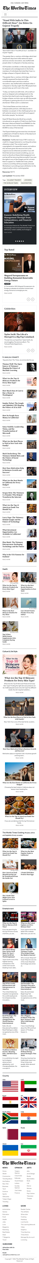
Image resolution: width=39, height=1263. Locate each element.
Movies (29, 1188)
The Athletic (25, 1212)
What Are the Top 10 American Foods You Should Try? (10, 507)
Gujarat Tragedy (14, 180)
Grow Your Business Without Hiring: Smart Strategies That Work (28, 1052)
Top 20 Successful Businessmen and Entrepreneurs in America (8, 986)
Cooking (23, 1217)
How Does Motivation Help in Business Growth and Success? (13, 470)
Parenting (5, 1229)
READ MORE (8, 232)
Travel (4, 1240)
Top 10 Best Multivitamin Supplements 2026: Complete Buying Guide (9, 638)
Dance (29, 1186)
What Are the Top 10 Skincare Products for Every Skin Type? (11, 380)
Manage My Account (28, 1237)
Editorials (17, 1178)
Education (5, 1214)
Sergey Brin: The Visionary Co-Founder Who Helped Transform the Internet (13, 495)
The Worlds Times (11, 183)
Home (4, 1171)
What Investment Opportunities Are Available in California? (11, 532)
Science (5, 1191)
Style (4, 1235)
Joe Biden (28, 180)
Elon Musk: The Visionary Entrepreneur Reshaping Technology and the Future (13, 544)
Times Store (25, 1235)
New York (5, 1184)
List (28, 1183)
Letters (17, 1183)
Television (30, 1196)
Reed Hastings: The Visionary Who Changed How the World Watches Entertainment (9, 1019)
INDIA (26, 3)
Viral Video (18, 1190)
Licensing (24, 1240)
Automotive (6, 1209)
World (4, 1173)
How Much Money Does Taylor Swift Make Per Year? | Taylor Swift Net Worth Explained (8, 953)
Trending (5, 1201)
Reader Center (25, 1209)
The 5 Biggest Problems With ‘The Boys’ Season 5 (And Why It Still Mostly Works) (28, 1019)
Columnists (18, 1176)
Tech (4, 1189)
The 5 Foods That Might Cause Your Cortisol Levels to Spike (8, 898)
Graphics (24, 1229)
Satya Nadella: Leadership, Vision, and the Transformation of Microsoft (13, 430)
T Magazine (6, 1237)
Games (4, 1212)
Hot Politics (6, 1181)
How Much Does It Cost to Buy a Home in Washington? (12, 393)
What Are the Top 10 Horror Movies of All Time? (9, 925)
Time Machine (25, 1232)
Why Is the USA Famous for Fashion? (13, 556)
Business (5, 1186)
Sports (4, 1194)
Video (23, 1227)
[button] (16, 241)
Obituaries (5, 1196)
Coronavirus (6, 1176)
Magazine (5, 1227)
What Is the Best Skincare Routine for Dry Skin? (9, 613)
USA (12, 3)
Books (29, 1176)
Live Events (24, 1222)
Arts (28, 1171)
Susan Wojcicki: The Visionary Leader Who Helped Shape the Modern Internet (28, 952)
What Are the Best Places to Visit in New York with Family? (12, 443)
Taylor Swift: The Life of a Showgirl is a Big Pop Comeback (19, 335)
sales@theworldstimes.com (11, 1255)
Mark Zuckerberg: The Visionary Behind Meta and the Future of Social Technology (13, 457)
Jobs (4, 1222)
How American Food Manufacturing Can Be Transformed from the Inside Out (10, 875)
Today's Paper (6, 1199)
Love (4, 1224)
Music (29, 1191)
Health (4, 1219)
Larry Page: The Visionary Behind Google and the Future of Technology (12, 519)
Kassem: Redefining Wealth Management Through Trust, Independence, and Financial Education (17, 219)
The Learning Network (28, 1224)
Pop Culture (31, 1193)
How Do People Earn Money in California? (10, 416)
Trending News (7, 1179)
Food (4, 1217)
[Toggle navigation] (5, 14)
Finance (17, 1193)
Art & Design (31, 1173)
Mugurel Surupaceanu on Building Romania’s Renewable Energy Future (18, 278)
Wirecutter (24, 1214)
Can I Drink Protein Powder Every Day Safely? (28, 613)
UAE (22, 3)
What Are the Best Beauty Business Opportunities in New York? (28, 588)
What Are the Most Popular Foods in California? (27, 853)
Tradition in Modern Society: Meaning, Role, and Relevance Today (9, 1052)
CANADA (17, 3)
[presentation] (28, 299)
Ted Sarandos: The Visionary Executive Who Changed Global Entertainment (28, 986)
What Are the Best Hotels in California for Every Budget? (12, 482)
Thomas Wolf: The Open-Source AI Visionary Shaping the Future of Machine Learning (12, 367)
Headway (24, 1219)
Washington (26, 183)
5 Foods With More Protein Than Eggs (27, 873)
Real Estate (6, 1232)
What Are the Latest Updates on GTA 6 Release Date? (28, 925)
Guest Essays (19, 1181)
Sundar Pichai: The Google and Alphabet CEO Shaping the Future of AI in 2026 (13, 405)
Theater (29, 1198)
